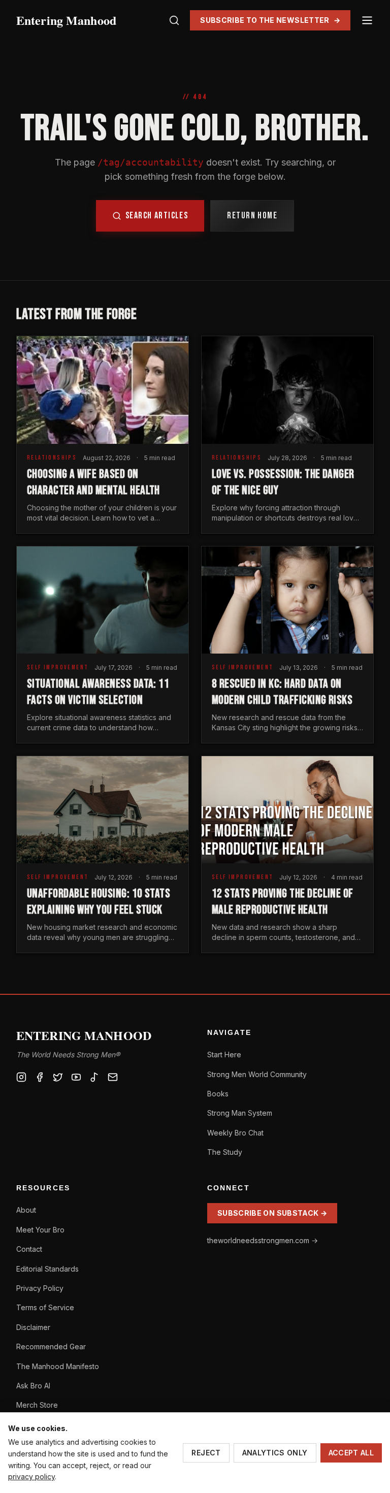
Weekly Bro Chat (235, 1132)
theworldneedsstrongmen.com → (262, 1240)
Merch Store (37, 1405)
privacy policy (31, 1476)
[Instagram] (21, 1077)
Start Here (224, 1054)
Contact (29, 1249)
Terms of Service (45, 1307)
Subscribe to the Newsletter (270, 20)
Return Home (252, 215)
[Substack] (113, 1077)
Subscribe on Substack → (272, 1213)
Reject (205, 1452)
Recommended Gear (51, 1346)
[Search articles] (174, 20)
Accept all (351, 1452)
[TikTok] (94, 1077)
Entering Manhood (66, 20)
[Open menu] (367, 20)
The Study (224, 1152)
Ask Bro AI (33, 1385)
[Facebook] (40, 1077)
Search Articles (156, 215)
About (26, 1210)
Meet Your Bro (40, 1229)
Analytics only (275, 1452)
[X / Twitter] (58, 1077)
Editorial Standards (47, 1268)
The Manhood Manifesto (57, 1366)
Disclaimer (33, 1327)
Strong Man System (239, 1113)
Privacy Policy (39, 1288)
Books (218, 1093)
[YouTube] (76, 1077)
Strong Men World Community (257, 1074)
